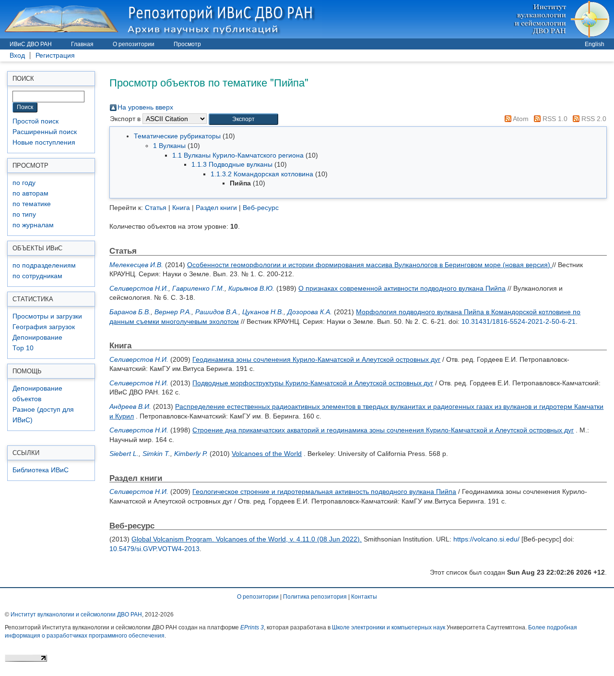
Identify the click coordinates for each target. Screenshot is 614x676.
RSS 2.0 (592, 119)
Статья (155, 207)
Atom (520, 119)
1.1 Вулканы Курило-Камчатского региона (238, 155)
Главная (82, 44)
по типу (24, 214)
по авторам (30, 193)
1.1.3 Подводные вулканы (231, 164)
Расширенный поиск (44, 131)
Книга (181, 207)
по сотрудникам (37, 276)
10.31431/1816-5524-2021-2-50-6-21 (518, 321)
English (594, 44)
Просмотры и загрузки (47, 316)
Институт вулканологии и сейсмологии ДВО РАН (76, 614)
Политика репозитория (315, 596)
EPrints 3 (252, 627)
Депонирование (37, 337)
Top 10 (23, 348)
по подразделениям (44, 265)
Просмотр (187, 44)
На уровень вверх (145, 107)
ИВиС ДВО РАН (31, 44)
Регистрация (55, 55)
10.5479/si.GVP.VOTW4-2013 (154, 549)
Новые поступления (43, 142)
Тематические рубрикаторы (177, 136)
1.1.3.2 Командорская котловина (262, 174)
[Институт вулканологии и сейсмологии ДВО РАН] (563, 19)
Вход (17, 55)
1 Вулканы (169, 145)
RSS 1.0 (554, 119)
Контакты (364, 596)
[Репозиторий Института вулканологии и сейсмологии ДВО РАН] (161, 19)
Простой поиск (35, 121)
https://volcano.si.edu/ (486, 539)
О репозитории (133, 44)
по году (23, 182)
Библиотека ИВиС (40, 470)
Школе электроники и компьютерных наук (388, 627)
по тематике (31, 204)
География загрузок (43, 327)
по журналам (33, 225)
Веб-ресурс (261, 207)
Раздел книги (216, 207)
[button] (243, 119)
